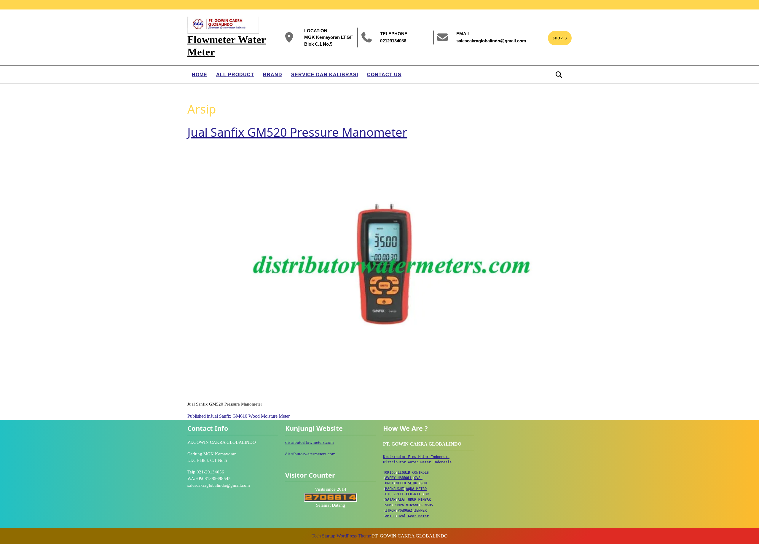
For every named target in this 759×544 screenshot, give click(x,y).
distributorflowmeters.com (309, 442)
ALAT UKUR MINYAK (414, 499)
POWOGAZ (405, 510)
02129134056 (393, 40)
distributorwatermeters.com (310, 454)
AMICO (390, 516)
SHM (423, 483)
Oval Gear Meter (413, 516)
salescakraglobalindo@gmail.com (491, 40)
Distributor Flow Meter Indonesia (416, 457)
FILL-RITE (394, 494)
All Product (235, 74)
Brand (272, 74)
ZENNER (420, 510)
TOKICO (389, 472)
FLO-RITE (414, 494)
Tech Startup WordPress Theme (341, 535)
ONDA (389, 483)
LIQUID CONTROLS (413, 472)
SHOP (555, 36)
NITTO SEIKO (407, 483)
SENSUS (426, 505)
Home (199, 74)
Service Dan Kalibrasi (324, 74)
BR (427, 494)
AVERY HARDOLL (398, 478)
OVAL (418, 478)
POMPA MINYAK (405, 505)
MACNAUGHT (394, 489)
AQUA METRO (416, 489)
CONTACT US (384, 74)
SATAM (390, 499)
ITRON (390, 510)
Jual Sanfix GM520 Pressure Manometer (297, 132)
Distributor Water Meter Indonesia (417, 462)
